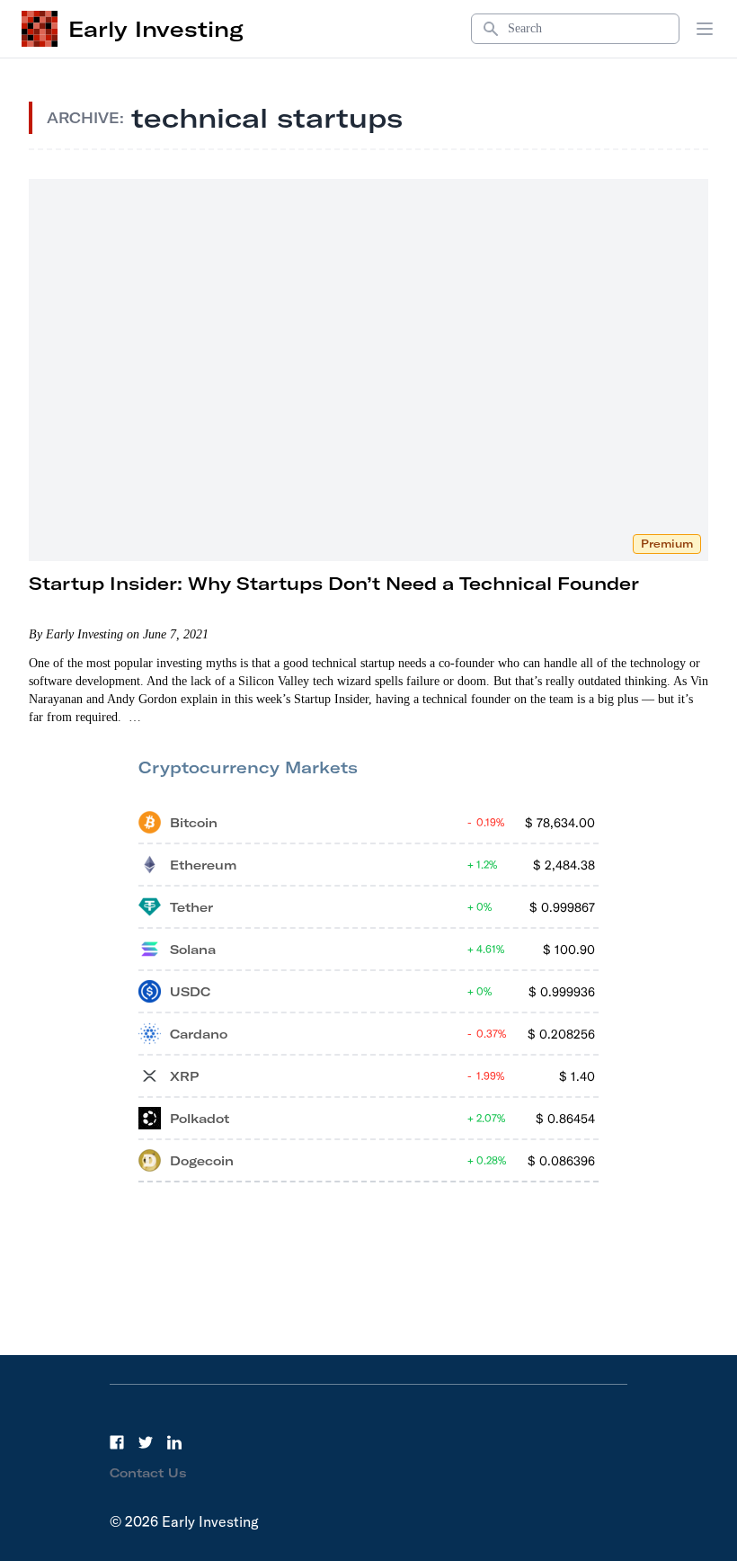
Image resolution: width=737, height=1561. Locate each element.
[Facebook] (117, 1442)
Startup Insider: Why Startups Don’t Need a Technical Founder (334, 583)
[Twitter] (145, 1442)
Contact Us (148, 1473)
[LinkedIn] (174, 1442)
